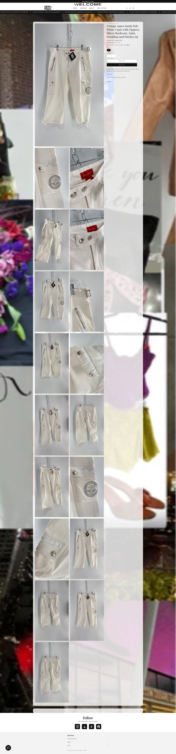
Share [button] (109, 81)
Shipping (108, 42)
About (91, 8)
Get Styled (101, 8)
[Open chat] (8, 748)
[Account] (130, 8)
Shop (75, 8)
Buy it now (122, 64)
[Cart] (133, 8)
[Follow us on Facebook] (98, 726)
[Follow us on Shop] (84, 726)
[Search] (126, 8)
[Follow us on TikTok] (91, 726)
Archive (83, 8)
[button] (88, 738)
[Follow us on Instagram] (77, 726)
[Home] (48, 8)
